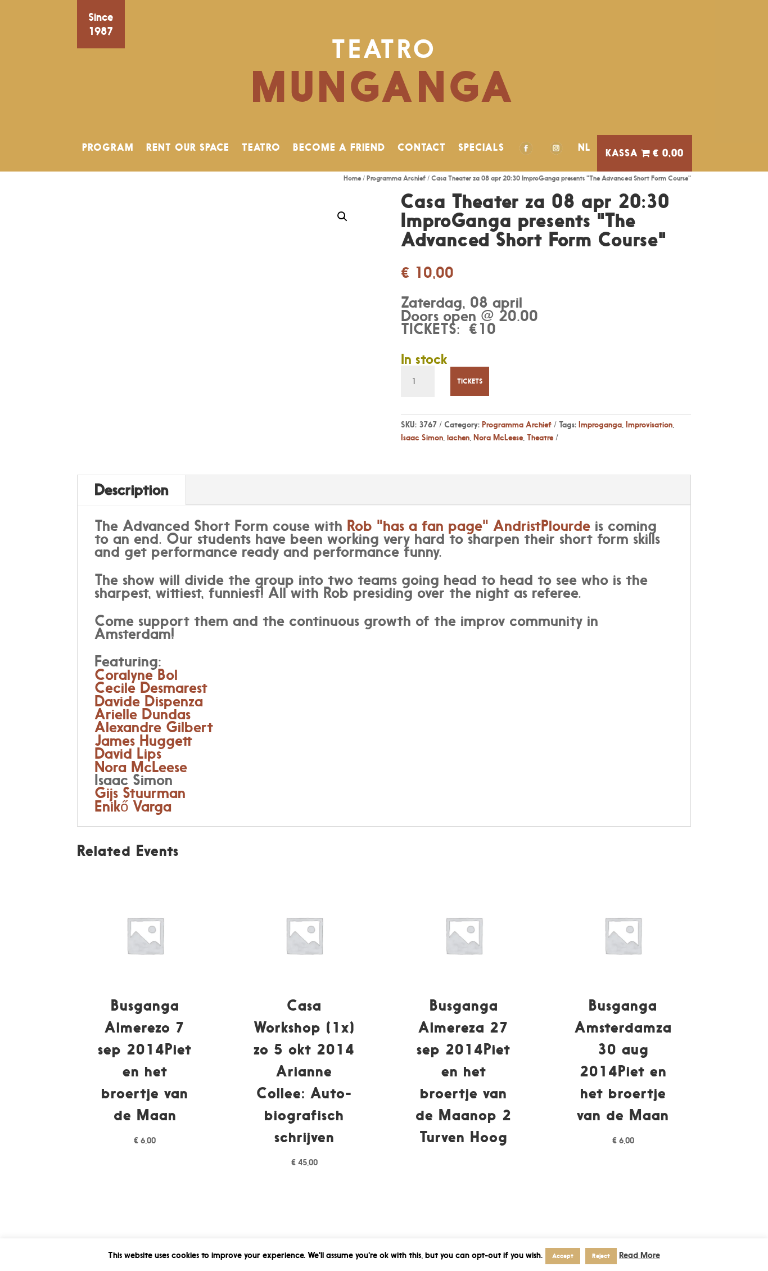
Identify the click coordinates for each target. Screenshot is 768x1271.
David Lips (127, 753)
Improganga (600, 424)
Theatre (540, 437)
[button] (342, 216)
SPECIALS (481, 147)
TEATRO (261, 147)
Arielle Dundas (142, 714)
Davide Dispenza (148, 701)
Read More (639, 1255)
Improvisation (649, 424)
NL (584, 147)
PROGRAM (108, 147)
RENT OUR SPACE (187, 147)
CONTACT (421, 147)
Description (131, 489)
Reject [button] (601, 1256)
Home (352, 178)
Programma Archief (396, 178)
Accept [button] (562, 1256)
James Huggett (143, 740)
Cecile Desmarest (150, 687)
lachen (458, 437)
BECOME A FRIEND (339, 147)
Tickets (469, 381)
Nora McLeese (498, 437)
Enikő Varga (132, 806)
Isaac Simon (422, 437)
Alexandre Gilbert (153, 727)
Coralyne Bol (136, 674)
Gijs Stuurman (140, 792)
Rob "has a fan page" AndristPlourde (468, 525)
